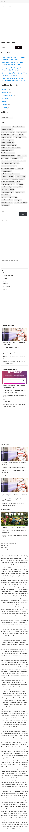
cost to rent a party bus (20, 137)
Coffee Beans (19, 134)
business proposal (22, 132)
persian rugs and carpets (7, 184)
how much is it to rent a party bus (10, 163)
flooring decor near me (16, 158)
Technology (5, 92)
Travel (4, 101)
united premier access (21, 202)
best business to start (7, 129)
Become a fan (26, 6)
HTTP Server (19, 168)
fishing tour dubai (21, 155)
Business (4, 89)
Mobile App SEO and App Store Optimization (12, 179)
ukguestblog (19, 828)
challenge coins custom (7, 134)
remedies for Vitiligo (6, 187)
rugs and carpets (5, 194)
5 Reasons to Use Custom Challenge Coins (13, 527)
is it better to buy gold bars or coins (10, 174)
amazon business (6, 127)
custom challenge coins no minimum (10, 147)
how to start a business (7, 168)
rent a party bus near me (7, 189)
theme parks (18, 200)
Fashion (4, 108)
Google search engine (19, 160)
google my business (6, 160)
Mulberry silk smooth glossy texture (10, 181)
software (5, 98)
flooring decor (4, 158)
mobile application (20, 176)
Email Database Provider (7, 153)
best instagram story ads (8, 132)
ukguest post (6, 6)
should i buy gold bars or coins (9, 197)
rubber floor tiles (20, 192)
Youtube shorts (5, 205)
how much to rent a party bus (9, 166)
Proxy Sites (20, 184)
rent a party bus (18, 187)
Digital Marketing (7, 95)
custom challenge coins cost (8, 145)
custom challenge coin (7, 140)
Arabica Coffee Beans (18, 127)
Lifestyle (4, 104)
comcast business (6, 137)
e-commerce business (7, 150)
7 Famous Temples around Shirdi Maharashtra (14, 467)
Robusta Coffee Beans (7, 192)
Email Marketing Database (8, 155)
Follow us (20, 6)
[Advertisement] (14, 24)
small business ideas (6, 200)
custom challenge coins (7, 142)
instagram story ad (6, 171)
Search (4, 211)
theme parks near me (6, 202)
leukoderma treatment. (7, 176)
